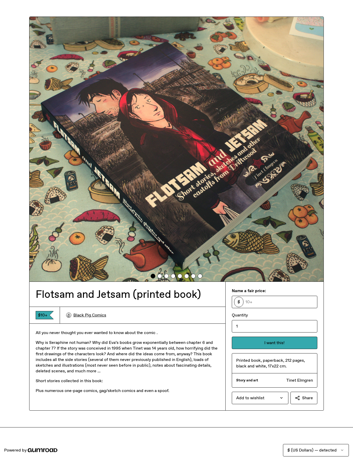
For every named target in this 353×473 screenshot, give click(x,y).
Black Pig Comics (89, 315)
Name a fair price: (249, 290)
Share (307, 397)
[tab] (153, 276)
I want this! (274, 342)
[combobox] (260, 398)
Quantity (240, 315)
